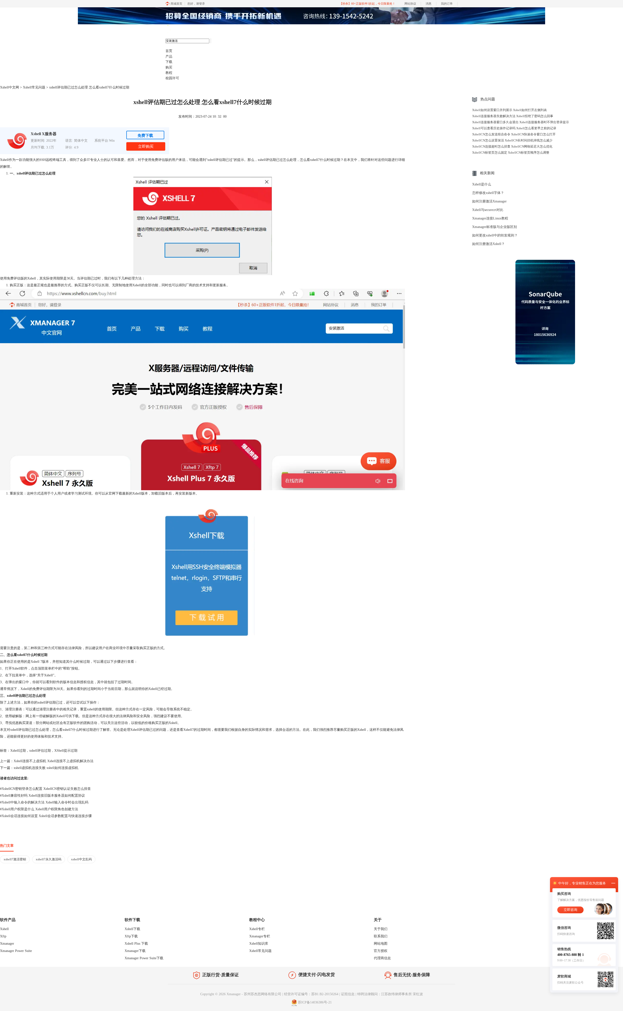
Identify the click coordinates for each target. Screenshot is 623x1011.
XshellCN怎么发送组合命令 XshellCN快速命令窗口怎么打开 (514, 134)
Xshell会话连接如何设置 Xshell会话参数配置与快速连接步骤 (46, 816)
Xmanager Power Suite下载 (144, 958)
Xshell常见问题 (34, 87)
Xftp (3, 936)
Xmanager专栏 (259, 936)
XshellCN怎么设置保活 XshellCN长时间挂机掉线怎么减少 (512, 140)
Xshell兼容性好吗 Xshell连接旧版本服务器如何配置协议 (42, 795)
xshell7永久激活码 (48, 859)
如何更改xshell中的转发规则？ (495, 235)
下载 (168, 62)
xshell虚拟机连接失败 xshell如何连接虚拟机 (46, 768)
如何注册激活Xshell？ (488, 244)
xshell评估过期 (40, 750)
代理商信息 (382, 958)
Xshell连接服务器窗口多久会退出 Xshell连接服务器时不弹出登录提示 (520, 122)
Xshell (4, 929)
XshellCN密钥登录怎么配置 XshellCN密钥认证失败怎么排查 (45, 789)
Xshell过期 (18, 750)
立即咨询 (570, 910)
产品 (168, 56)
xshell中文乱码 (81, 859)
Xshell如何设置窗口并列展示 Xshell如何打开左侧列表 (509, 110)
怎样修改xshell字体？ (488, 193)
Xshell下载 (132, 929)
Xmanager (7, 943)
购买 (168, 67)
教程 (168, 73)
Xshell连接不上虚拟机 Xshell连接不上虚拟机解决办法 (53, 761)
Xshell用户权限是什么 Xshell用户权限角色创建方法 (39, 809)
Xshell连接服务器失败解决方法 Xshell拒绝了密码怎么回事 (512, 116)
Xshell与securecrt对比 (487, 210)
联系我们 (380, 936)
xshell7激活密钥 (15, 859)
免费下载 (145, 135)
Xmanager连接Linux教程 (490, 218)
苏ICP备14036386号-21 (315, 1002)
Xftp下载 (131, 936)
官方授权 (380, 951)
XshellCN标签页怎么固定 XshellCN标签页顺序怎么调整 (510, 152)
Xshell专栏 (257, 929)
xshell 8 (189, 29)
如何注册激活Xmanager (489, 201)
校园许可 (172, 78)
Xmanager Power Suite (16, 951)
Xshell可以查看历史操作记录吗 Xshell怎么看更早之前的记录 (514, 128)
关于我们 (380, 929)
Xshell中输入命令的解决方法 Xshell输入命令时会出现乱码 (44, 802)
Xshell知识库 (258, 943)
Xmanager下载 (135, 951)
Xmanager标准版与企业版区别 (494, 227)
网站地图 (380, 943)
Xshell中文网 (9, 87)
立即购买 (146, 146)
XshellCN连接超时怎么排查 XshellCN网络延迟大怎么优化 (512, 146)
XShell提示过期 (65, 750)
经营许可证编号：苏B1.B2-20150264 (311, 994)
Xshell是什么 (481, 184)
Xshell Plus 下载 (136, 943)
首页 (168, 51)
